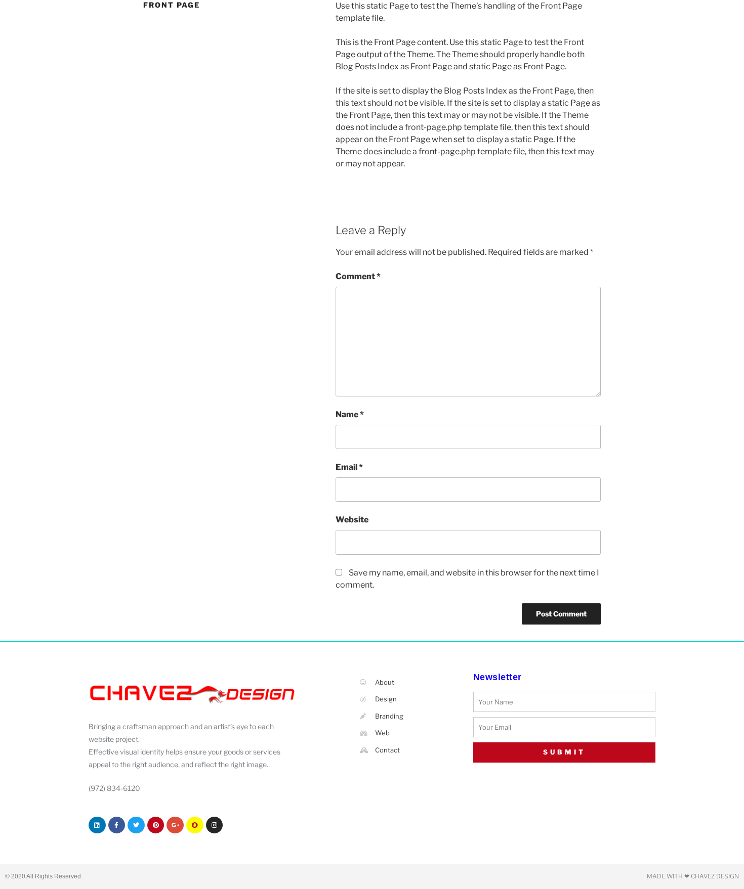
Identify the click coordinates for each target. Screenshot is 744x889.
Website (352, 519)
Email (349, 467)
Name (350, 414)
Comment (358, 276)
